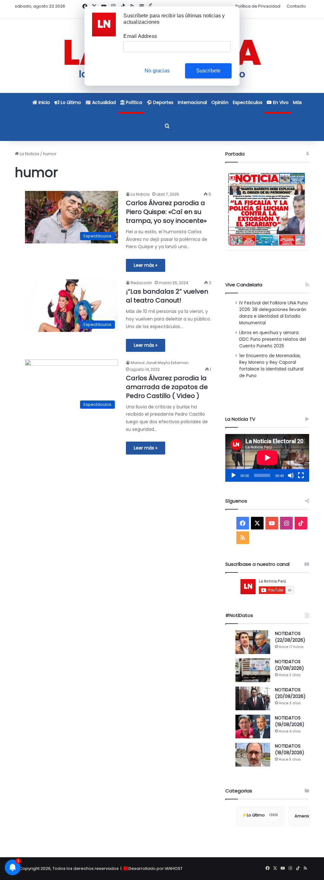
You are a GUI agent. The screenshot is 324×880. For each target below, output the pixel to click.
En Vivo (280, 102)
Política (133, 102)
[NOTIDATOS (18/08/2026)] (252, 755)
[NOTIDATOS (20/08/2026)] (252, 698)
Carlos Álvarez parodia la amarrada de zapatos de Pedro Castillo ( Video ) (167, 387)
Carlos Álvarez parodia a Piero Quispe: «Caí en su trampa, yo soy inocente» (166, 212)
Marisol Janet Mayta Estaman (160, 362)
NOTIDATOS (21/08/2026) (289, 664)
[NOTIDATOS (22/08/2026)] (252, 642)
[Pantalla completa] (301, 475)
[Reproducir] (233, 475)
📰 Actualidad (100, 102)
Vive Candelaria (243, 284)
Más (297, 102)
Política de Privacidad (257, 6)
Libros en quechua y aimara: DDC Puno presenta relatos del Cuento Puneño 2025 (272, 339)
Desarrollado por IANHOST (155, 868)
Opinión (219, 102)
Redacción (141, 282)
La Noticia (29, 154)
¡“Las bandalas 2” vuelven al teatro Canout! (167, 296)
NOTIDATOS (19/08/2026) (289, 721)
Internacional (192, 102)
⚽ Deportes (159, 102)
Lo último (70, 102)
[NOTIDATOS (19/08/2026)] (252, 726)
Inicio (43, 102)
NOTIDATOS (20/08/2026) (290, 693)
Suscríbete (208, 70)
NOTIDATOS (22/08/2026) (290, 636)
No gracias (157, 70)
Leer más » (145, 265)
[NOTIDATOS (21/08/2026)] (252, 670)
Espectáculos (247, 102)
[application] (267, 458)
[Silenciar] (291, 475)
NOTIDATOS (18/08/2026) (289, 749)
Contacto (296, 6)
